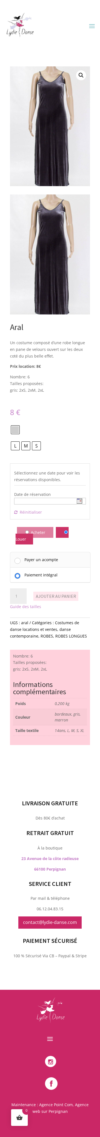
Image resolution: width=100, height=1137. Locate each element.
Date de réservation (32, 494)
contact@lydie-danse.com (50, 922)
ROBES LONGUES (71, 636)
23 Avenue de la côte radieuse (50, 858)
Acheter (38, 532)
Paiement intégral (41, 575)
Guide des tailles (25, 606)
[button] (81, 75)
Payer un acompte (41, 559)
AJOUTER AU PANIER (56, 596)
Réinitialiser (31, 512)
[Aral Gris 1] (50, 313)
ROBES (47, 636)
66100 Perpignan (50, 869)
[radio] (15, 430)
